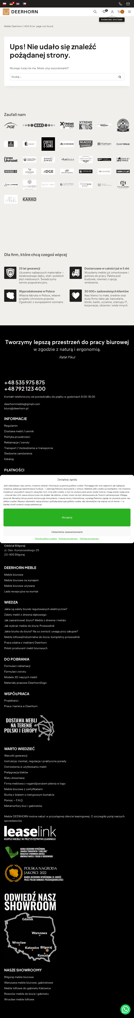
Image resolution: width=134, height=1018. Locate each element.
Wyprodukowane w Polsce (37, 291)
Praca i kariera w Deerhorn (21, 706)
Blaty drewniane (14, 778)
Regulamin (11, 425)
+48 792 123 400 (25, 388)
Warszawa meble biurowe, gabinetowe (28, 982)
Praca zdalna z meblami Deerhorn (25, 642)
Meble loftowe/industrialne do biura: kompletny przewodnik (42, 637)
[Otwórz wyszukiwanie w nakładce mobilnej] (95, 11)
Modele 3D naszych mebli (20, 677)
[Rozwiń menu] (129, 11)
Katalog (9, 459)
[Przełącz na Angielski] (19, 3)
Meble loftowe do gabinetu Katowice (27, 988)
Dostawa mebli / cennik (19, 431)
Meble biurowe (13, 574)
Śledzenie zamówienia (18, 453)
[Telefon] (120, 4)
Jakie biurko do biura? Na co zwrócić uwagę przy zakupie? (41, 631)
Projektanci (11, 700)
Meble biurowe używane (19, 586)
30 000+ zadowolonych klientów (106, 291)
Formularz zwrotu (15, 671)
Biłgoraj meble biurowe (19, 977)
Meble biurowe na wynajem (21, 580)
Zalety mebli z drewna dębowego (25, 614)
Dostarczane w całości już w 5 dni (106, 268)
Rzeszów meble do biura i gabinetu (26, 993)
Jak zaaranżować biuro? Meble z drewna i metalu (35, 620)
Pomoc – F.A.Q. (13, 800)
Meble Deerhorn (13, 26)
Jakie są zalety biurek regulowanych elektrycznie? (35, 609)
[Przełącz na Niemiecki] (13, 3)
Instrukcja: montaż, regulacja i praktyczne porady (35, 761)
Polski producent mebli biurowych (25, 648)
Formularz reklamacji (17, 666)
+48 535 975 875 (24, 382)
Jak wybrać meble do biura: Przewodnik (29, 625)
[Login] (112, 11)
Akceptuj (67, 517)
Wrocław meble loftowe (19, 999)
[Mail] (128, 4)
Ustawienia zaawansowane (67, 532)
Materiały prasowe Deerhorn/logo (25, 682)
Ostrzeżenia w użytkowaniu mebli (25, 766)
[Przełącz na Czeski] (26, 3)
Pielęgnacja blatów (16, 772)
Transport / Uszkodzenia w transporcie (28, 448)
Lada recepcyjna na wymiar (21, 591)
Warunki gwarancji (15, 755)
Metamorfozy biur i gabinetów (23, 806)
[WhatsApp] (125, 1009)
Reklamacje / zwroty (16, 442)
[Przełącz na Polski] (6, 3)
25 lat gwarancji (29, 268)
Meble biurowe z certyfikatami (23, 789)
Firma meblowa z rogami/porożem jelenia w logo (34, 783)
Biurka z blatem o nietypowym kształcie (29, 794)
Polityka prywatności (68, 538)
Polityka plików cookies (46, 538)
